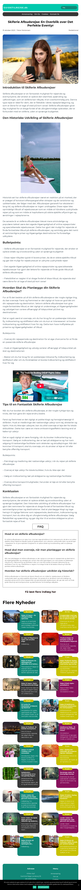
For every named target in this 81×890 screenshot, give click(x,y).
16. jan (28, 701)
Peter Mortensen (23, 30)
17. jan (67, 657)
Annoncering (27, 14)
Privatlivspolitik (43, 887)
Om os (37, 14)
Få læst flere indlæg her (40, 591)
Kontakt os (54, 14)
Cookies (45, 14)
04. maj (28, 612)
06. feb (67, 612)
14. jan (67, 769)
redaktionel (73, 30)
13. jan (28, 814)
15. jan (28, 746)
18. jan (28, 634)
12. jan (28, 837)
